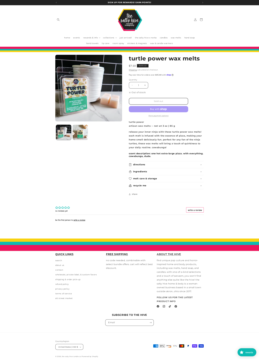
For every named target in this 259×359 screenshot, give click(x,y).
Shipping (133, 70)
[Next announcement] (203, 2)
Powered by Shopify (90, 357)
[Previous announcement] (56, 2)
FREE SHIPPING (117, 254)
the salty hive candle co (71, 357)
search (58, 260)
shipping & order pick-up (67, 279)
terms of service (63, 293)
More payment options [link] (158, 116)
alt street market (64, 298)
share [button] (134, 194)
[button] (58, 20)
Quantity (133, 80)
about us (59, 265)
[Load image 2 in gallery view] (80, 132)
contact (59, 270)
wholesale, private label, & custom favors (76, 275)
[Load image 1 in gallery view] (63, 132)
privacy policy (62, 289)
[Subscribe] (151, 322)
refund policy (62, 284)
